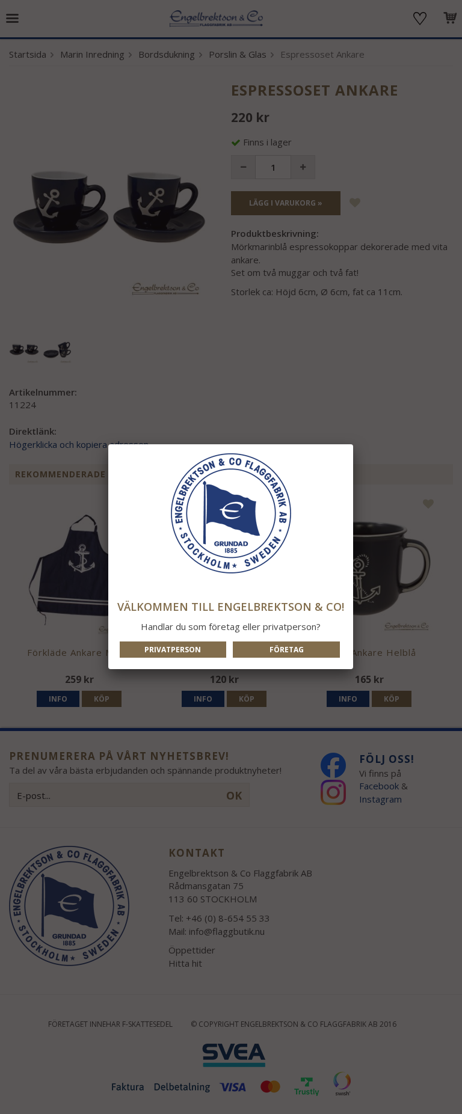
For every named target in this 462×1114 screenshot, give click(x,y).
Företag (287, 649)
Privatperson (172, 649)
